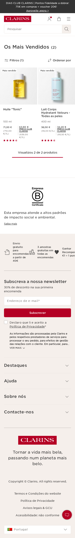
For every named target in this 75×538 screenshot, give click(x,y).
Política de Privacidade (27, 326)
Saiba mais (10, 223)
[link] (26, 130)
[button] (67, 514)
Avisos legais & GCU (37, 508)
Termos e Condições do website (37, 493)
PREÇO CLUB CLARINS (25, 130)
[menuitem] (49, 19)
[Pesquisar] (66, 29)
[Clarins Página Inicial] (17, 19)
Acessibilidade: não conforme (37, 515)
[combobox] (37, 529)
